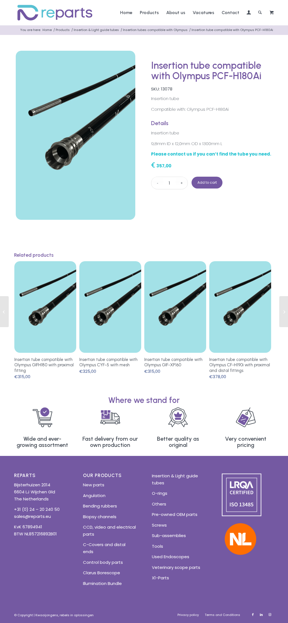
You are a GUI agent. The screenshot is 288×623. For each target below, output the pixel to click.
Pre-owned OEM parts (174, 514)
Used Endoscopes (170, 557)
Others (159, 504)
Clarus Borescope (101, 573)
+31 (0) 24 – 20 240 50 (37, 509)
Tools (157, 546)
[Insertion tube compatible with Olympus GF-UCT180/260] (4, 311)
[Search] (260, 12)
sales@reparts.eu (32, 516)
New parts (93, 485)
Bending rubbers (100, 506)
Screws (159, 525)
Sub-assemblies (169, 535)
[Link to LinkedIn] (261, 614)
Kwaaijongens (46, 615)
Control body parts (103, 562)
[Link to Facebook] (253, 614)
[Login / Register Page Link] (249, 13)
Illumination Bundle (102, 583)
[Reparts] (55, 12)
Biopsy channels (99, 517)
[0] (272, 13)
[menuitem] (126, 12)
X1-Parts (160, 578)
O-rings (159, 493)
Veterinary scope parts (176, 567)
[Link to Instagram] (270, 614)
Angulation (94, 495)
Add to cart (207, 182)
